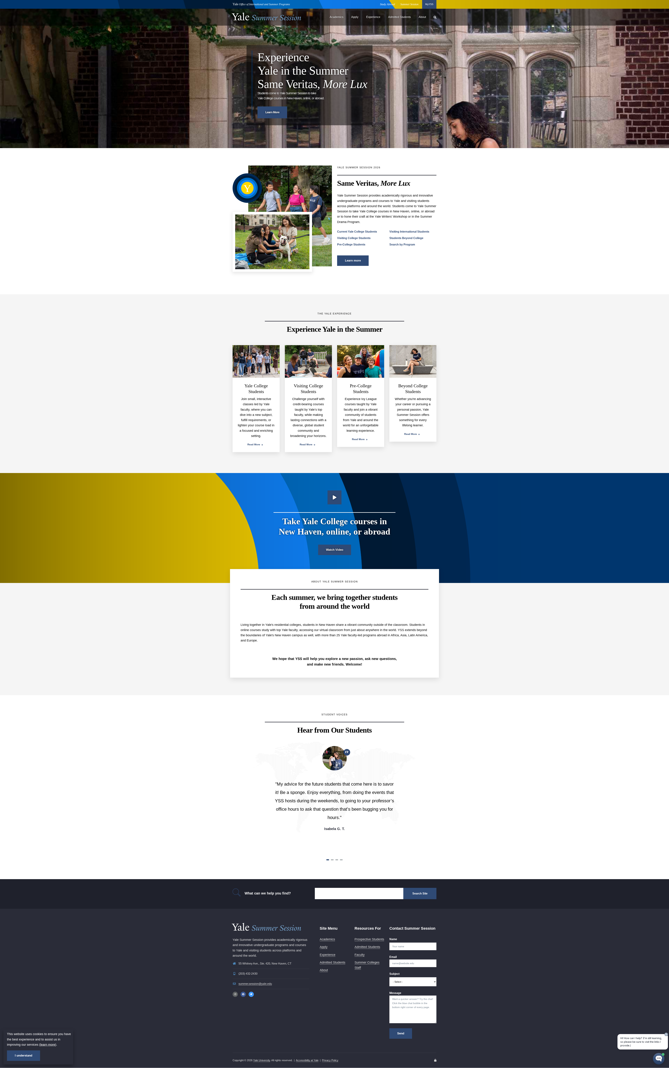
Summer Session (409, 4)
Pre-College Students (351, 244)
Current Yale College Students (357, 231)
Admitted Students (399, 17)
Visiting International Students (409, 231)
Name (393, 939)
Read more (253, 444)
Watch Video (334, 549)
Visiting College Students (354, 238)
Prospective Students (369, 939)
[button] (327, 859)
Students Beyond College (406, 238)
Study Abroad (387, 4)
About (422, 17)
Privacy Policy (330, 1060)
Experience (373, 17)
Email (393, 956)
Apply (354, 17)
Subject (394, 973)
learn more (47, 1044)
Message (395, 993)
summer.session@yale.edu (255, 983)
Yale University (261, 1060)
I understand (23, 1055)
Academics (336, 17)
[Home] (266, 16)
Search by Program (402, 244)
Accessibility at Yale (307, 1060)
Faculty (360, 954)
